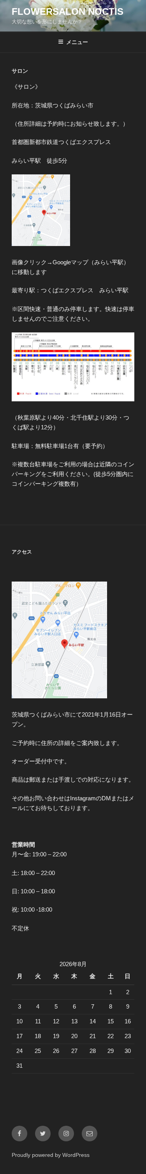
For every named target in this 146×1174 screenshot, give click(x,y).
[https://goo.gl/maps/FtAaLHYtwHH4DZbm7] (41, 244)
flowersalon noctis (67, 11)
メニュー (77, 42)
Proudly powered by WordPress (51, 1155)
